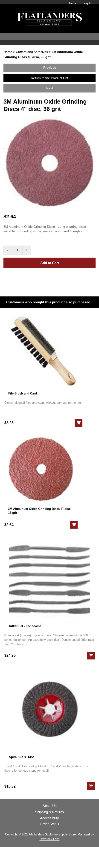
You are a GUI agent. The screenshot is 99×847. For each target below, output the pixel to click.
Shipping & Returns (49, 812)
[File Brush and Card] (43, 351)
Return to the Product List (49, 78)
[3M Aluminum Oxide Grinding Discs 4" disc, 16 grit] (41, 469)
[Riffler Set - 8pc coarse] (49, 578)
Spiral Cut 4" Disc (21, 757)
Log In (87, 3)
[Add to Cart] (78, 423)
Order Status (49, 824)
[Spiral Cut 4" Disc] (49, 709)
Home (72, 3)
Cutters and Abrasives (32, 52)
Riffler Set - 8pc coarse (25, 626)
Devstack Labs (50, 839)
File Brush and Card (22, 393)
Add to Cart (49, 263)
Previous (49, 67)
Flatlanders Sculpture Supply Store (52, 834)
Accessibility (49, 818)
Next (49, 88)
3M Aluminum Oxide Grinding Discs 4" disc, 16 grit (39, 510)
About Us (50, 806)
